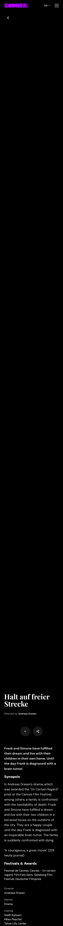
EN (45, 5)
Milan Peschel (13, 919)
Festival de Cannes (16, 870)
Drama (8, 904)
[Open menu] (57, 5)
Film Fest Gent (23, 875)
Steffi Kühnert (13, 915)
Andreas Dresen (27, 713)
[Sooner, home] (15, 6)
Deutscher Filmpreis (28, 879)
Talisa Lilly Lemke (15, 923)
